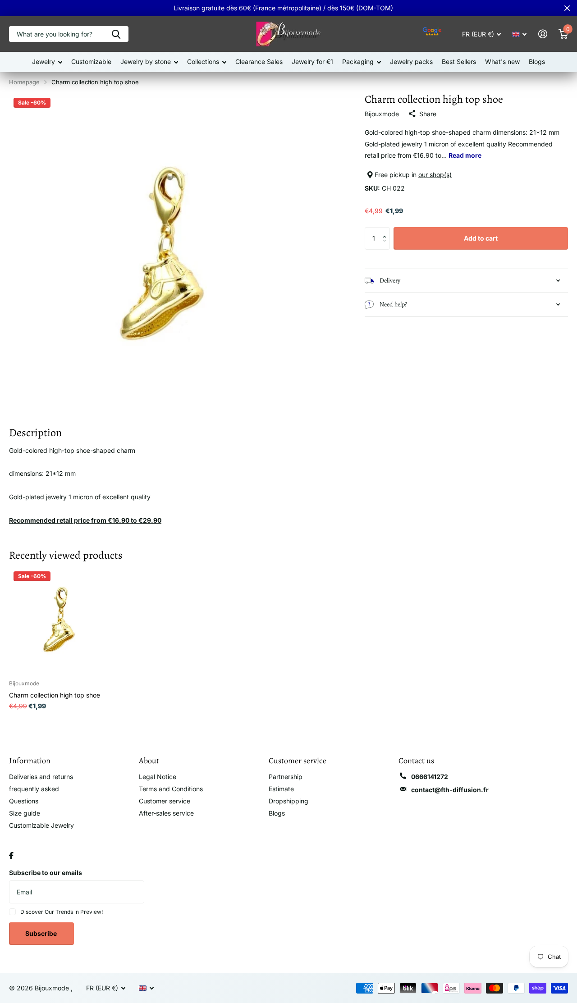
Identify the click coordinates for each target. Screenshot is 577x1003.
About (149, 760)
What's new (502, 61)
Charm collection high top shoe (54, 695)
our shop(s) (435, 174)
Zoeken (116, 34)
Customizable (91, 61)
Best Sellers (459, 61)
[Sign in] (542, 34)
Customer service (164, 801)
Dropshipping (288, 801)
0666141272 (429, 776)
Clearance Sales (259, 61)
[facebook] (11, 855)
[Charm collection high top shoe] (62, 620)
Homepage (24, 82)
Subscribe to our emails (45, 872)
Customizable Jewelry (41, 825)
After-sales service (166, 813)
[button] (386, 230)
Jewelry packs (411, 61)
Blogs (537, 61)
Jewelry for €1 (312, 61)
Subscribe (41, 933)
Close (567, 8)
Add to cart (481, 238)
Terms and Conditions (171, 789)
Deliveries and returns (41, 776)
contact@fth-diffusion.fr (450, 789)
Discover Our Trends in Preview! (61, 911)
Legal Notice (157, 776)
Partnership (285, 776)
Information (29, 760)
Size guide (24, 813)
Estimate (281, 789)
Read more (465, 155)
